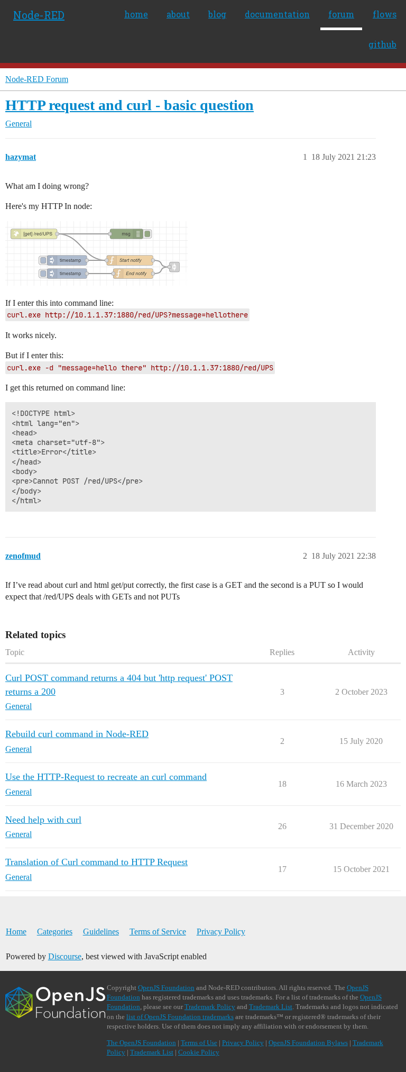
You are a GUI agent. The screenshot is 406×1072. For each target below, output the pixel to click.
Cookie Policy (198, 1052)
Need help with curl (43, 819)
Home (16, 931)
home (136, 14)
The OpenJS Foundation (141, 1043)
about (178, 14)
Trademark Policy (209, 1007)
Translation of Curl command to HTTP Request (96, 862)
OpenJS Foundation (166, 988)
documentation (277, 14)
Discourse (64, 956)
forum (341, 14)
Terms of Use (199, 1043)
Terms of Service (158, 931)
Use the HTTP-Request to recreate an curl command (106, 776)
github (382, 44)
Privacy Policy (221, 931)
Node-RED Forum (36, 79)
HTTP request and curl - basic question (129, 105)
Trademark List (270, 1007)
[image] (96, 253)
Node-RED (38, 15)
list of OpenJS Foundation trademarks (180, 1017)
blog (217, 14)
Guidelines (101, 931)
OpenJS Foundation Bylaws (308, 1043)
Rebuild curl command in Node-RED (77, 734)
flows (384, 14)
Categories (54, 931)
